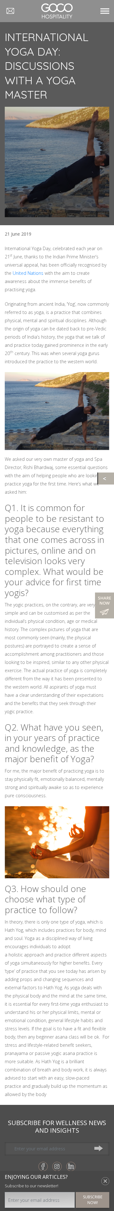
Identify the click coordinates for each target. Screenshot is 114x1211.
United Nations (28, 273)
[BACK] (106, 478)
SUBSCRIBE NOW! (92, 1199)
